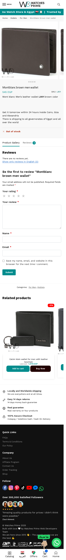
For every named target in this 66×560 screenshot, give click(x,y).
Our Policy (7, 445)
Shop (5, 474)
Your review (10, 202)
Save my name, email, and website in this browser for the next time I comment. (29, 262)
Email (6, 247)
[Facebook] (5, 487)
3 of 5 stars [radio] (14, 196)
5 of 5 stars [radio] (23, 196)
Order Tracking (9, 470)
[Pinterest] (16, 487)
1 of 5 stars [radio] (4, 196)
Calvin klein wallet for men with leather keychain (28, 360)
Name (7, 233)
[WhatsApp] (41, 488)
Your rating (10, 191)
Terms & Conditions (12, 441)
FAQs (5, 437)
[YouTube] (29, 487)
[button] (56, 543)
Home (5, 18)
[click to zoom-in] (29, 50)
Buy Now (40, 368)
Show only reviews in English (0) (20, 161)
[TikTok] (22, 487)
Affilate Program (10, 462)
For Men (23, 18)
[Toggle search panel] (58, 4)
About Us (7, 458)
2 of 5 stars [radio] (9, 196)
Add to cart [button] (18, 368)
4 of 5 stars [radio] (19, 196)
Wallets (13, 18)
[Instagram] (10, 487)
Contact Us (8, 466)
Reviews (29, 142)
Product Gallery (11, 142)
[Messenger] (35, 487)
